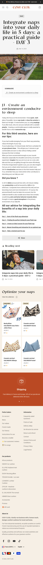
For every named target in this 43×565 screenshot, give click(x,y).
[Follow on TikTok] (19, 541)
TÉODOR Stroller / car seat (10, 477)
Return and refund (29, 433)
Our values (5, 423)
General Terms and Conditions (30, 441)
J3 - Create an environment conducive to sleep (22, 93)
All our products (7, 460)
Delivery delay (28, 426)
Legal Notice (28, 450)
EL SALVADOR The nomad (10, 492)
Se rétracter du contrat (31, 429)
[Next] (40, 2)
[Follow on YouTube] (14, 541)
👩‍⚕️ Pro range (6, 445)
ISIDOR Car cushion (8, 464)
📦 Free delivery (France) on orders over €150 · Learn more (21, 2)
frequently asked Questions (29, 417)
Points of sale (28, 422)
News (4, 420)
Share (23, 238)
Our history (5, 430)
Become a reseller (7, 438)
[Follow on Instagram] (8, 541)
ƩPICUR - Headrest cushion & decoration (9, 488)
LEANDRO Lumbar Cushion (8, 482)
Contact (26, 436)
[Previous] (2, 2)
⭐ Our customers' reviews (10, 441)
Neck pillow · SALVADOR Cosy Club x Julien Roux (11, 326)
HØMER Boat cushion (9, 496)
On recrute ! (6, 416)
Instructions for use (8, 434)
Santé (21, 16)
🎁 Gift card (6, 507)
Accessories (6, 500)
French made (6, 427)
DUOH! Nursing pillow (9, 473)
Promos (4, 503)
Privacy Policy (28, 446)
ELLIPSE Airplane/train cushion (9, 469)
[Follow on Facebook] (3, 541)
